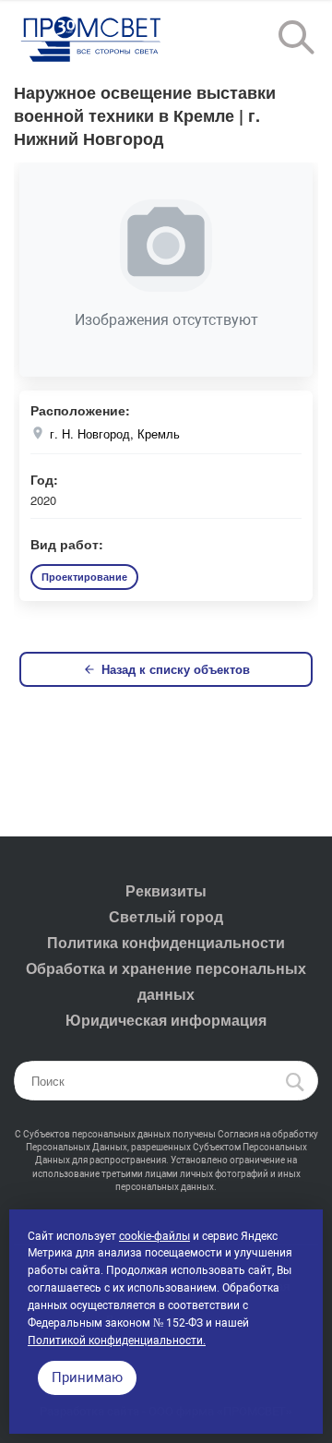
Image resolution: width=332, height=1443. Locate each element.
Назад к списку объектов (175, 669)
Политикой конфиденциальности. (117, 1340)
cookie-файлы (154, 1236)
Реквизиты (166, 890)
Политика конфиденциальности (166, 942)
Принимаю (87, 1377)
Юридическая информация (166, 1019)
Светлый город (166, 916)
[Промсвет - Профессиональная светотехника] (92, 40)
